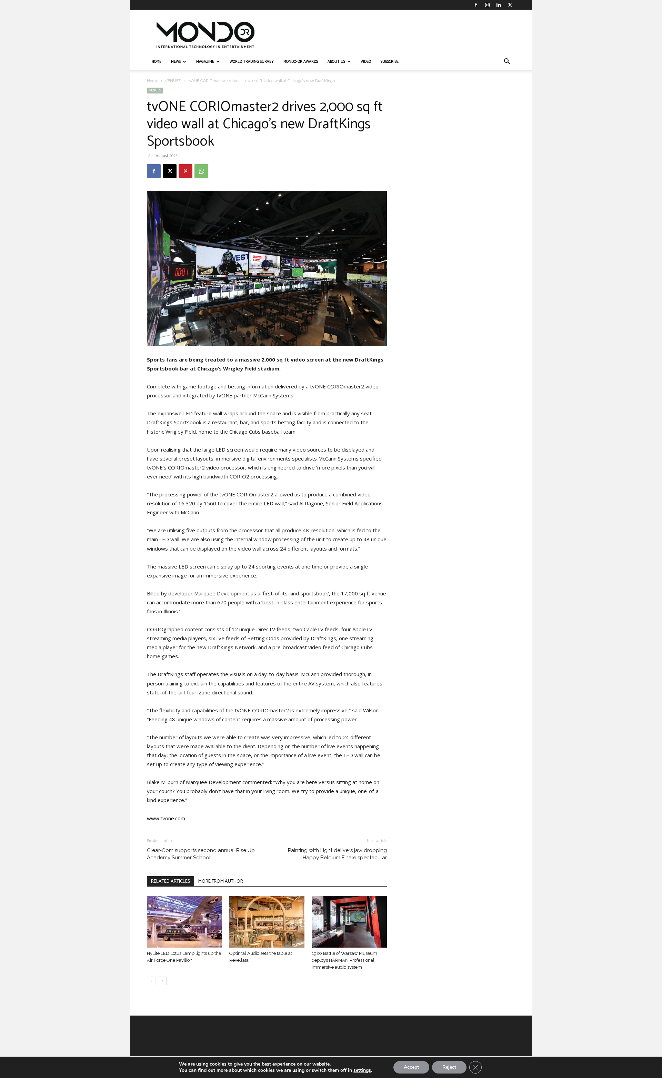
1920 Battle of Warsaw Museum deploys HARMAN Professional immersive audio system (344, 960)
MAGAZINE (205, 62)
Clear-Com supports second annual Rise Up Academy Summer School (201, 854)
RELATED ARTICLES (170, 882)
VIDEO (366, 62)
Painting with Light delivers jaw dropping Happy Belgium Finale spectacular (337, 854)
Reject (449, 1067)
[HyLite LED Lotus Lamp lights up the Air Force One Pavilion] (184, 922)
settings (362, 1070)
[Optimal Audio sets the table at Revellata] (266, 922)
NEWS (176, 62)
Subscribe (390, 62)
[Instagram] (487, 5)
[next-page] (162, 981)
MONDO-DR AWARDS (300, 62)
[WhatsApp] (201, 171)
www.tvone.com (166, 818)
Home (152, 80)
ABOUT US (336, 62)
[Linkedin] (498, 5)
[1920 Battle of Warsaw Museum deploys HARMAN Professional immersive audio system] (349, 922)
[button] (507, 62)
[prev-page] (151, 981)
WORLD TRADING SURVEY (252, 62)
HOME (156, 62)
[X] (510, 5)
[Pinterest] (185, 171)
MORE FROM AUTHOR (220, 882)
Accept (411, 1067)
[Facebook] (476, 5)
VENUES (173, 80)
